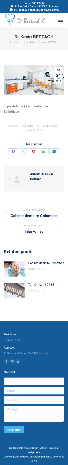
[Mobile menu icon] (60, 20)
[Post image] (14, 269)
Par (46, 126)
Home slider (26, 126)
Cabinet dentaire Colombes (46, 263)
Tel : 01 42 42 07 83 (41, 284)
